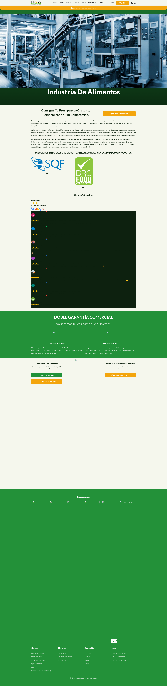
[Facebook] (33, 641)
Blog (32, 667)
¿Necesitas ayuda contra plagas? (84, 8)
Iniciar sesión (62, 653)
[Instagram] (60, 641)
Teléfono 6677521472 (48, 381)
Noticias (88, 653)
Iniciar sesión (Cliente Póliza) (41, 671)
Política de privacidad (119, 653)
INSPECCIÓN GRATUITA (120, 114)
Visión (87, 664)
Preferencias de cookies (120, 660)
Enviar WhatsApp (47, 375)
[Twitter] (87, 641)
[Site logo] (36, 3)
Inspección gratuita (122, 2)
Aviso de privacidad (118, 657)
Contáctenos (62, 660)
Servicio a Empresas (38, 660)
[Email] (114, 641)
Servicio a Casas (36, 657)
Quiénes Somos (36, 664)
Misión (87, 660)
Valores (87, 657)
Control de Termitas (38, 653)
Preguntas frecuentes (65, 657)
